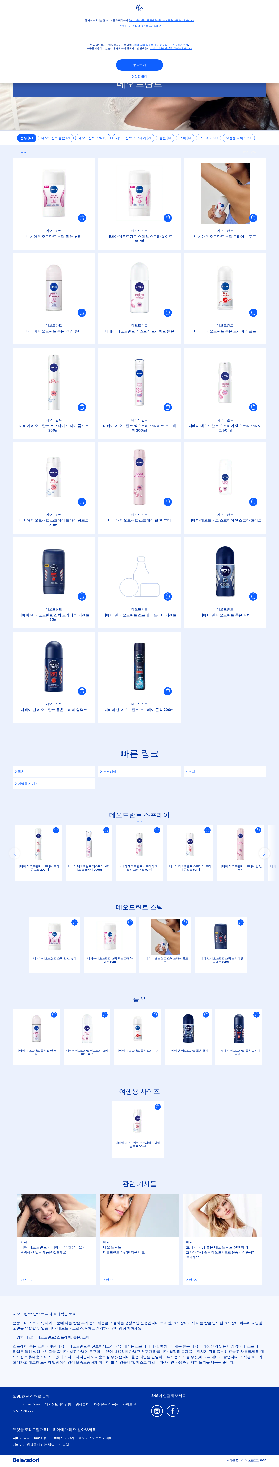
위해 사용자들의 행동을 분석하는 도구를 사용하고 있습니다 (161, 20)
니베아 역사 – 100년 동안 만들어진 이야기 (43, 1438)
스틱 (192, 772)
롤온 (21, 772)
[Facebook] (173, 1411)
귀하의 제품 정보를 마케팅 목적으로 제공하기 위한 (160, 45)
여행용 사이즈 (28, 784)
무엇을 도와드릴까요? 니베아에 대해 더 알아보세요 (54, 1430)
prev (14, 853)
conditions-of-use (26, 1404)
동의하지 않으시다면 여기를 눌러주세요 (139, 26)
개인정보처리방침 (58, 1404)
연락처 (64, 1445)
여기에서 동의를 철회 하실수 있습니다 (171, 48)
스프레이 (109, 772)
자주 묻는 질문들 (106, 1404)
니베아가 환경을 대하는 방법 (34, 1445)
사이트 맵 (130, 1404)
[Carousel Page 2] (141, 821)
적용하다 (140, 77)
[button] (82, 218)
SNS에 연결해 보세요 (168, 1396)
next (264, 853)
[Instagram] (157, 1411)
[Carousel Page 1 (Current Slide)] (137, 821)
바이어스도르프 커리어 (95, 1438)
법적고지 (82, 1404)
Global (23, 1411)
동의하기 (139, 65)
